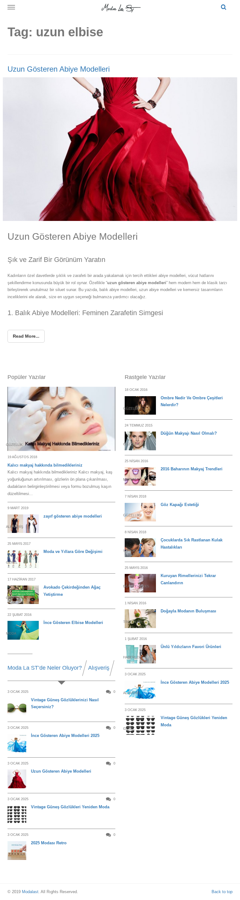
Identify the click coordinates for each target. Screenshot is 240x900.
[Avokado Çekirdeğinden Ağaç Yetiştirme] (23, 595)
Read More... (26, 336)
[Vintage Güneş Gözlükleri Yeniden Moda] (140, 725)
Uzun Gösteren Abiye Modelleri (59, 69)
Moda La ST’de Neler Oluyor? (45, 668)
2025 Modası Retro (49, 843)
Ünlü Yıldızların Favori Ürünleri (191, 646)
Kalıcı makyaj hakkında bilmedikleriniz (45, 465)
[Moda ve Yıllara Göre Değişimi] (23, 559)
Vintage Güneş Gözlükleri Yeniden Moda (70, 807)
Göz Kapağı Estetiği (180, 504)
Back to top (222, 891)
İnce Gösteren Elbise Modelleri (73, 622)
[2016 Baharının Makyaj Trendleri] (140, 476)
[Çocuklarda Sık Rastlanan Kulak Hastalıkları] (140, 547)
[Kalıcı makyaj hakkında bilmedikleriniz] (61, 419)
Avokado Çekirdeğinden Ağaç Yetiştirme (72, 591)
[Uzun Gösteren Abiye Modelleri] (120, 148)
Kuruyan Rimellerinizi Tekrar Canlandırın (188, 579)
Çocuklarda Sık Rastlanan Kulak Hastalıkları (191, 544)
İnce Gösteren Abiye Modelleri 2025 (65, 735)
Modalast (30, 891)
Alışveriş (98, 668)
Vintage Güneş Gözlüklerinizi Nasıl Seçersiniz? (65, 703)
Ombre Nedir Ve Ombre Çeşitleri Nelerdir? (192, 401)
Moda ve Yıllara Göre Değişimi (72, 551)
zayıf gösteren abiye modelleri (72, 516)
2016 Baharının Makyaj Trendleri (191, 469)
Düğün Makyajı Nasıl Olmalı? (189, 433)
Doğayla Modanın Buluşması (188, 611)
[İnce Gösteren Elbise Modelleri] (23, 630)
